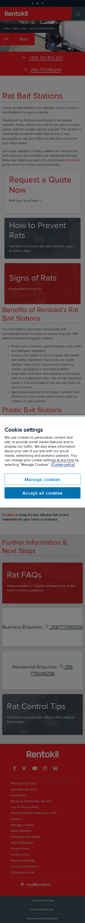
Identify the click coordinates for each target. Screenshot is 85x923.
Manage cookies (42, 479)
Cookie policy (63, 464)
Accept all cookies (42, 493)
